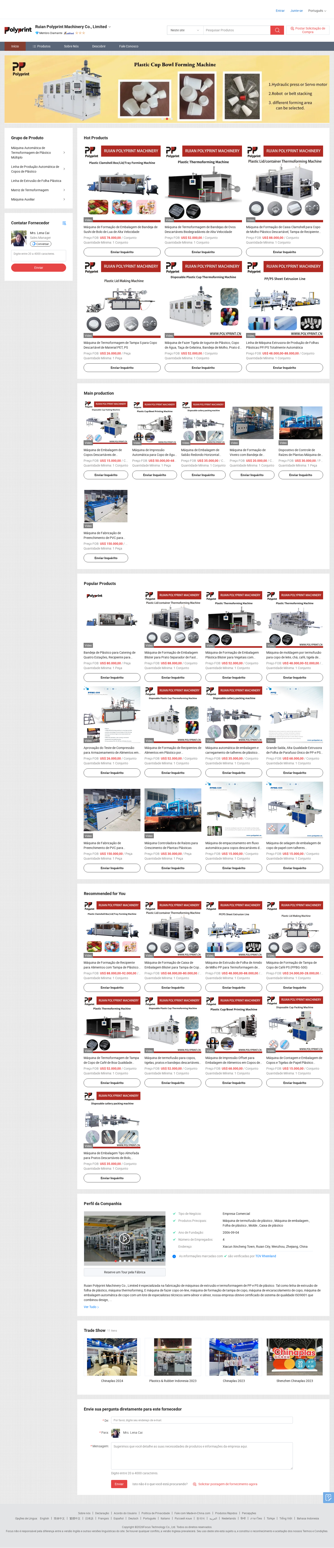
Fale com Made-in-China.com (192, 1513)
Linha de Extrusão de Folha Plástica (36, 181)
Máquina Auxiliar (23, 199)
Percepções (249, 1513)
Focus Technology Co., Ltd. (159, 1527)
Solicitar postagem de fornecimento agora (225, 1484)
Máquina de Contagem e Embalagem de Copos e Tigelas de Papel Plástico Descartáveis (294, 1062)
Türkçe (271, 1518)
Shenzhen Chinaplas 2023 (295, 1381)
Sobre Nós (71, 46)
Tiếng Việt (285, 1518)
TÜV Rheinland (265, 1256)
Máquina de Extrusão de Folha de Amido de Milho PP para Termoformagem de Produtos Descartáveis (233, 967)
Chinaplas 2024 (112, 1381)
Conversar (42, 244)
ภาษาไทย (256, 1518)
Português (149, 1518)
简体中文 (59, 1518)
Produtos (43, 46)
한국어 (201, 1518)
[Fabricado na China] (34, 9)
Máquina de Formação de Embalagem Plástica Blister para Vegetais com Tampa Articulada (232, 657)
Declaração (102, 1513)
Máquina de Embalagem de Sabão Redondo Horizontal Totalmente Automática (200, 455)
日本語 (89, 1518)
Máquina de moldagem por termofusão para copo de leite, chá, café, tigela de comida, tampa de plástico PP (293, 657)
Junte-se (296, 10)
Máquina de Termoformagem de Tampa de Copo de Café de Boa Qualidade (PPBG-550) (111, 1062)
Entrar (280, 10)
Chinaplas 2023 (234, 1381)
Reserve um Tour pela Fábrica (124, 1272)
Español (119, 1518)
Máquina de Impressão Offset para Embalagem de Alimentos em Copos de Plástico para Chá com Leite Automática (233, 1062)
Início (15, 46)
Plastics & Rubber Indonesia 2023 (173, 1381)
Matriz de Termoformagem (30, 190)
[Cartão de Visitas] (64, 223)
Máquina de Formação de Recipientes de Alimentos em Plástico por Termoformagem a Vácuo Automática (173, 752)
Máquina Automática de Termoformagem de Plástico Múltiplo (31, 152)
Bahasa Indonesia (308, 1518)
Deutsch (133, 1518)
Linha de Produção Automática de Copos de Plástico (35, 169)
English (44, 1518)
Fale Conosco (128, 46)
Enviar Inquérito (122, 252)
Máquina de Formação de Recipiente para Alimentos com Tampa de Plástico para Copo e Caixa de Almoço (111, 967)
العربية (213, 1518)
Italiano (165, 1518)
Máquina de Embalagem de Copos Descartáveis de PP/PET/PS (103, 455)
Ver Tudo (90, 1307)
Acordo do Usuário (125, 1513)
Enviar (119, 1484)
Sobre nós (84, 1513)
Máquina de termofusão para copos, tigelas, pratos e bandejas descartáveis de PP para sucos (172, 1062)
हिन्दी (243, 1518)
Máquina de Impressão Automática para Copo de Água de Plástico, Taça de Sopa (154, 455)
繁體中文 (75, 1518)
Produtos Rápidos (226, 1513)
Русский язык (183, 1518)
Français (103, 1518)
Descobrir (99, 46)
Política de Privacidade (156, 1513)
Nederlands (229, 1518)
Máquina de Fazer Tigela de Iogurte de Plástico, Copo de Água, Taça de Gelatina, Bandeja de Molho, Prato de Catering (203, 347)
